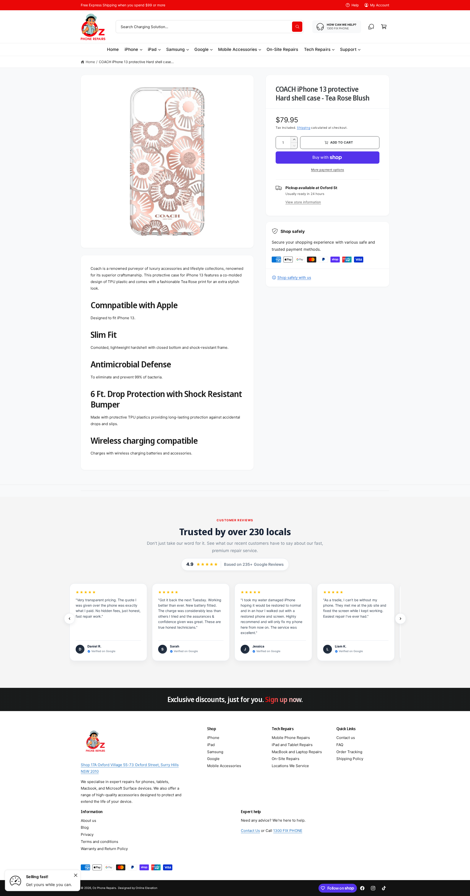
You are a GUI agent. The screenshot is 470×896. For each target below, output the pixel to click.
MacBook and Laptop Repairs (297, 751)
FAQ (339, 744)
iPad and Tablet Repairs (292, 744)
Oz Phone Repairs (104, 888)
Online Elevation (146, 888)
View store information (303, 202)
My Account (379, 5)
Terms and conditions (99, 841)
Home (90, 62)
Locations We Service (290, 765)
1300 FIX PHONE (287, 830)
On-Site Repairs (285, 758)
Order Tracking (349, 751)
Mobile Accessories (237, 49)
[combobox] (210, 26)
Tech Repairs (317, 49)
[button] (383, 26)
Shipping (303, 127)
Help (355, 5)
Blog (85, 827)
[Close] (76, 875)
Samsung (175, 49)
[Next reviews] (400, 618)
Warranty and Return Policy (104, 848)
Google (201, 49)
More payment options (327, 169)
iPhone (131, 49)
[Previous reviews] (69, 618)
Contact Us (250, 830)
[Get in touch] (371, 26)
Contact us (345, 737)
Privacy (87, 834)
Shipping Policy (349, 758)
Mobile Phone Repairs (291, 737)
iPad (152, 49)
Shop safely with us (294, 277)
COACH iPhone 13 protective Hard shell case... (136, 62)
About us (88, 820)
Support (348, 49)
